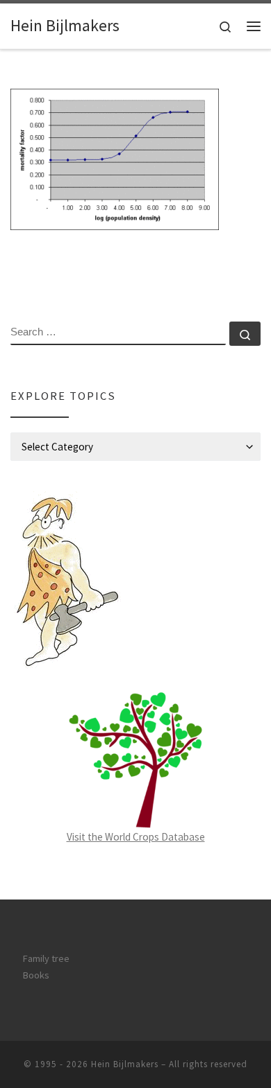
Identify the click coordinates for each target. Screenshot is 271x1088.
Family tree (46, 958)
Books (36, 975)
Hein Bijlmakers (124, 1064)
